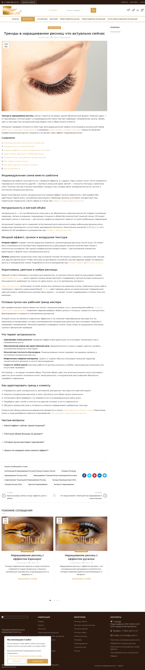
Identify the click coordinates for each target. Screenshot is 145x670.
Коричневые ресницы (12, 278)
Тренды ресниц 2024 (13, 484)
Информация (54, 27)
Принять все (37, 661)
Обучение (42, 629)
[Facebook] (84, 475)
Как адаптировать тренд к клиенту (21, 165)
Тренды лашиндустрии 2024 (64, 480)
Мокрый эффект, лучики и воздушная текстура (27, 150)
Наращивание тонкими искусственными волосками (55, 475)
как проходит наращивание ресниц (68, 413)
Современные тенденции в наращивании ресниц (25, 480)
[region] (27, 651)
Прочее (77, 651)
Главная (41, 621)
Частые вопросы (12, 168)
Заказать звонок (28, 2)
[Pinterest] (94, 475)
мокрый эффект (76, 263)
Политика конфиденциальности (125, 640)
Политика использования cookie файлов (125, 648)
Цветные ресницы (11, 286)
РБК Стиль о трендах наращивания (19, 130)
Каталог (41, 625)
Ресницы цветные (81, 629)
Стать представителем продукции (51, 636)
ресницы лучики (94, 263)
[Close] (48, 638)
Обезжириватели (80, 644)
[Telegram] (105, 475)
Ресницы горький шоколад (84, 625)
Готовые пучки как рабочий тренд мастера (25, 157)
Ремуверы (78, 640)
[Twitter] (89, 475)
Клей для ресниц (80, 636)
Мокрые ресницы (69, 471)
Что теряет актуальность (16, 161)
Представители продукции (48, 632)
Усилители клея (80, 647)
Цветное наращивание (38, 484)
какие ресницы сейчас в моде (78, 410)
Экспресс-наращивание (64, 484)
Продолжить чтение (27, 579)
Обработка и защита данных (123, 643)
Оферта (113, 656)
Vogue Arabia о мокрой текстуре (65, 130)
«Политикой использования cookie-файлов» (25, 656)
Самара (53, 10)
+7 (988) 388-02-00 (11, 2)
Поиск (93, 10)
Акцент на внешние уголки (15, 467)
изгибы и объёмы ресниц (58, 230)
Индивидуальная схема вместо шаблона (24, 143)
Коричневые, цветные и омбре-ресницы (24, 154)
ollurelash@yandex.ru (128, 635)
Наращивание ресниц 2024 (15, 475)
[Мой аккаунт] (138, 10)
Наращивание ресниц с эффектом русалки (81, 557)
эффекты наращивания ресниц (68, 201)
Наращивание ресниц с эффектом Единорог (27, 557)
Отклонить (16, 661)
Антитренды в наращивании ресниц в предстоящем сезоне (29, 471)
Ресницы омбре (80, 632)
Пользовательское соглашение (124, 653)
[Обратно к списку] (54, 495)
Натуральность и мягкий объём (19, 146)
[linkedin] (99, 475)
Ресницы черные (80, 621)
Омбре (46, 289)
